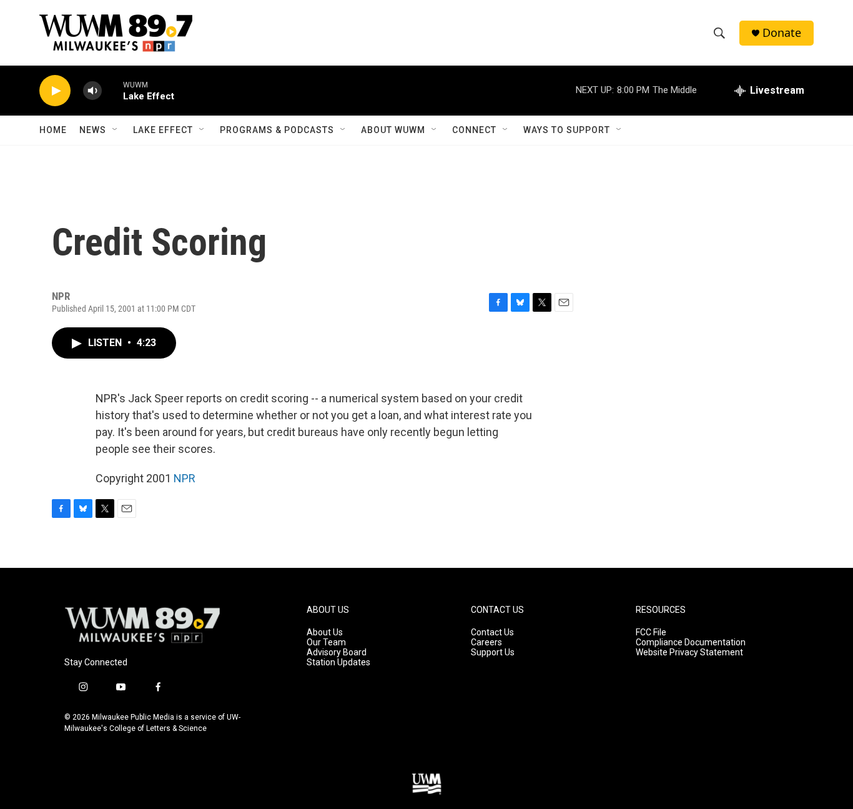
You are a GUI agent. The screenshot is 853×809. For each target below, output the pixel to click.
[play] (55, 91)
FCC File (651, 632)
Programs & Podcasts (277, 130)
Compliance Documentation (691, 642)
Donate (781, 32)
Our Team (326, 642)
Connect (474, 130)
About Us (325, 632)
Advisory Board (337, 652)
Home (53, 130)
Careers (486, 642)
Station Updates (338, 662)
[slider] (112, 90)
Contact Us (492, 632)
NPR (184, 478)
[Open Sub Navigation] (116, 130)
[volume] (92, 91)
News (92, 130)
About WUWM (393, 130)
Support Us (493, 652)
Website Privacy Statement (689, 652)
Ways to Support (566, 130)
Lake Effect (163, 130)
